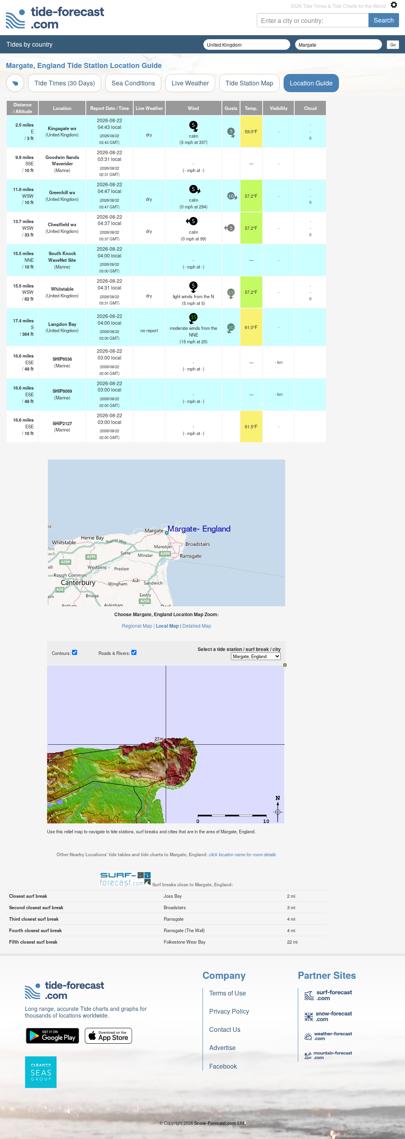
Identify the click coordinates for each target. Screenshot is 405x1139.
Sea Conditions (133, 82)
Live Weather (190, 82)
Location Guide (311, 82)
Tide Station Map (249, 82)
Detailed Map (196, 625)
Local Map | (168, 625)
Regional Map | (138, 625)
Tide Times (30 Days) (64, 82)
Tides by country (29, 44)
